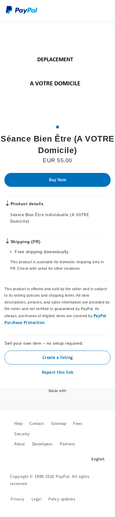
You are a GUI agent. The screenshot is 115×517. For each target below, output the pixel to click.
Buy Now (57, 179)
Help (18, 417)
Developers (42, 437)
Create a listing (57, 350)
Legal (37, 492)
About (19, 437)
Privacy (17, 492)
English (98, 452)
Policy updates (61, 492)
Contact (36, 417)
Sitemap (58, 417)
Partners (67, 437)
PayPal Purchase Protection (81, 315)
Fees (77, 417)
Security (21, 427)
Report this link (57, 365)
